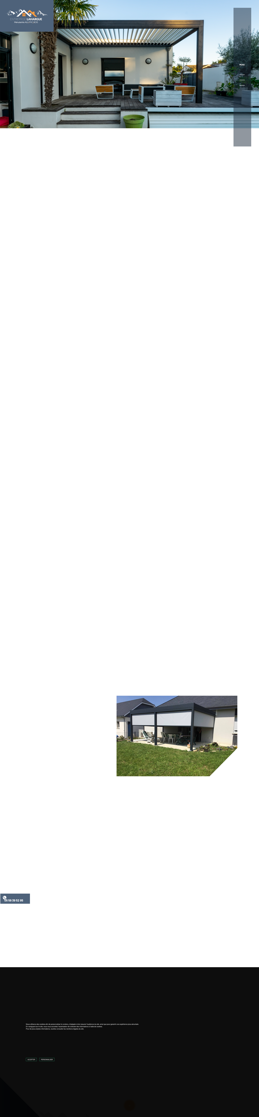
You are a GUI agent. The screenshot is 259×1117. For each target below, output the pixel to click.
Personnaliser (47, 1059)
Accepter (31, 1059)
